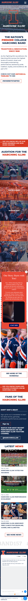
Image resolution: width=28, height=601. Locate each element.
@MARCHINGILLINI (10, 438)
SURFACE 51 (4, 599)
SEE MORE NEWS (14, 535)
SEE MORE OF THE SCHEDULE (14, 374)
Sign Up (6, 424)
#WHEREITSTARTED (11, 81)
